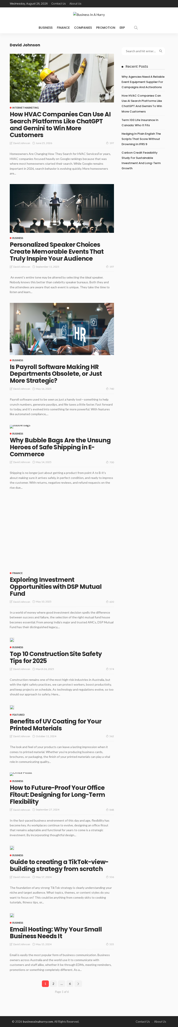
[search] (136, 27)
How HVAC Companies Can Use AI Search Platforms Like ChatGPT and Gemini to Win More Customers (60, 124)
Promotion (105, 27)
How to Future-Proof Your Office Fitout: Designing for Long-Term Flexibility (57, 795)
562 (111, 736)
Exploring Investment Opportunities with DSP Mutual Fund (56, 587)
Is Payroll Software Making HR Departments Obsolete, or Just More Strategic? (56, 374)
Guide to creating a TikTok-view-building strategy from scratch (59, 865)
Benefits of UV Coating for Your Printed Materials (55, 725)
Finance (63, 27)
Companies (83, 27)
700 (111, 462)
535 (111, 944)
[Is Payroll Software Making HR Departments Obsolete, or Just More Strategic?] (62, 329)
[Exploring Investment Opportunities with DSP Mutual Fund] (62, 533)
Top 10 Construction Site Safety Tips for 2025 (56, 657)
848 (111, 809)
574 (111, 669)
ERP (122, 27)
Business (46, 27)
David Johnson (21, 143)
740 (111, 388)
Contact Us (58, 3)
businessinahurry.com (38, 1021)
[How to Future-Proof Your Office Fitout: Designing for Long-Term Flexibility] (21, 774)
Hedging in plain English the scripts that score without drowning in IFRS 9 (141, 139)
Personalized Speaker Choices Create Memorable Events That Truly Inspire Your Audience (57, 251)
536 (111, 877)
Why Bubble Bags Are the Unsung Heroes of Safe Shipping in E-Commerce (60, 447)
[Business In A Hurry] (89, 15)
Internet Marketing (25, 107)
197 (111, 143)
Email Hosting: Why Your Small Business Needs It (56, 933)
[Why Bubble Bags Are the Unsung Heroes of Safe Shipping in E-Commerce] (20, 426)
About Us (75, 3)
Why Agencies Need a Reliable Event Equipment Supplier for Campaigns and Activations (143, 82)
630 (111, 601)
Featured (18, 714)
